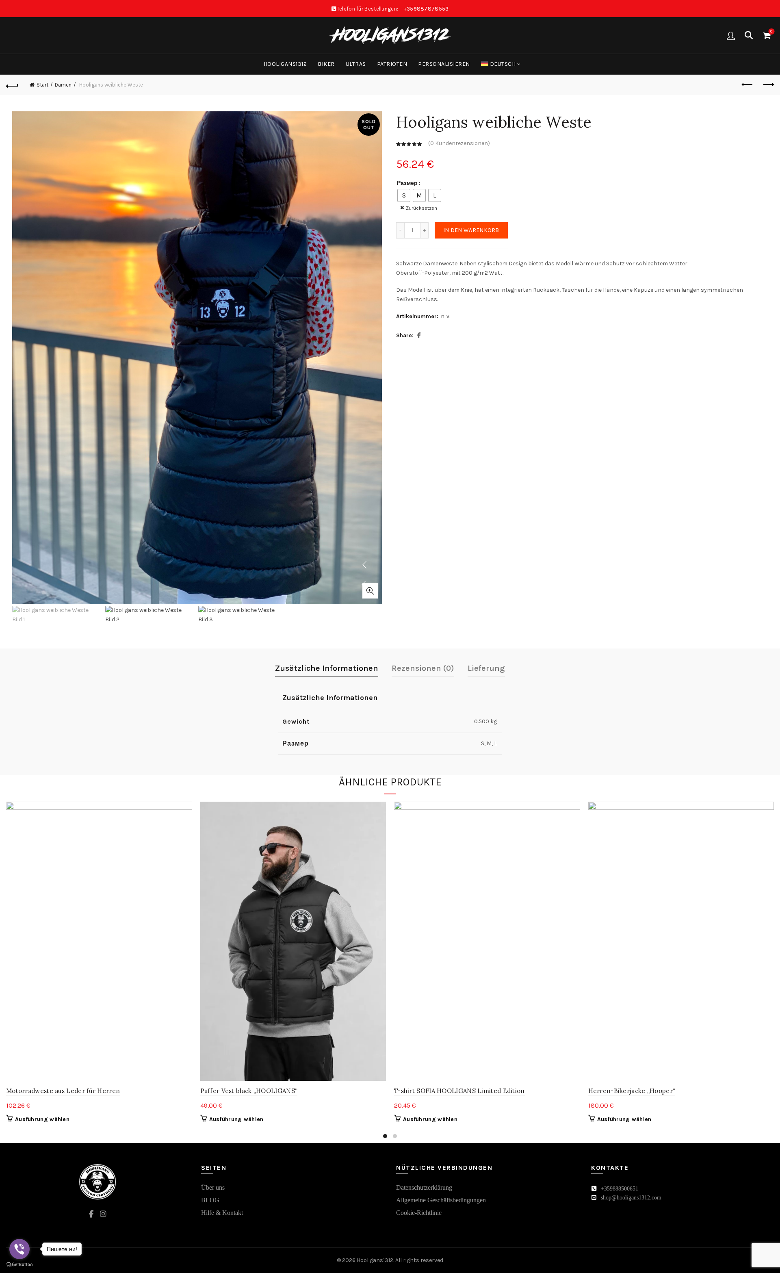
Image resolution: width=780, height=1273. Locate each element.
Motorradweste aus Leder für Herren (63, 1091)
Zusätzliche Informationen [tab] (326, 668)
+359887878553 (426, 9)
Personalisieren (444, 64)
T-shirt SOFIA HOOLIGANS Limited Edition (459, 1091)
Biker (326, 64)
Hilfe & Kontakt (222, 1212)
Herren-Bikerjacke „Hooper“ (632, 1091)
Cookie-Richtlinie (419, 1212)
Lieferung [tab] (486, 668)
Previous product (747, 85)
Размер (407, 183)
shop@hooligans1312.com (631, 1198)
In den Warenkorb (471, 230)
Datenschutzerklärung (424, 1187)
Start (42, 85)
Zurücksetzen (421, 208)
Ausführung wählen (42, 1119)
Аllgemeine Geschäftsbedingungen (441, 1200)
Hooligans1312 (285, 64)
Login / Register (731, 35)
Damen (63, 85)
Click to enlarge (370, 591)
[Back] (12, 85)
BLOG (210, 1200)
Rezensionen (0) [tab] (423, 668)
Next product (768, 85)
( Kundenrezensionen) (459, 143)
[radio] (404, 195)
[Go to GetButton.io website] (19, 1264)
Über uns (213, 1187)
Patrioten (392, 64)
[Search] (748, 35)
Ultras (356, 64)
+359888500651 (619, 1189)
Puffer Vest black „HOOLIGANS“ (249, 1091)
